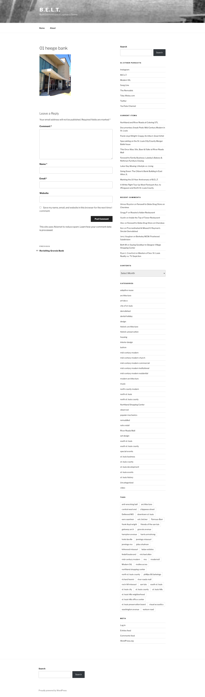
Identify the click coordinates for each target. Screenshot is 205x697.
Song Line (124, 85)
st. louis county (126, 462)
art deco (124, 300)
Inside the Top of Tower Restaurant (144, 217)
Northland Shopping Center (132, 404)
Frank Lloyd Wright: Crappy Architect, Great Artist (142, 136)
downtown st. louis (145, 514)
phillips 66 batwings (152, 574)
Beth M (123, 245)
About (53, 28)
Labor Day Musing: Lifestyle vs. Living (136, 166)
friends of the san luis (150, 524)
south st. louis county (129, 446)
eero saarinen (128, 519)
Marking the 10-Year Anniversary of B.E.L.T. (139, 179)
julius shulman (142, 544)
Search (123, 46)
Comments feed (127, 635)
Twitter (123, 101)
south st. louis (126, 441)
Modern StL (125, 80)
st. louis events (126, 472)
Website (44, 193)
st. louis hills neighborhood (133, 594)
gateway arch (128, 529)
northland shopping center (133, 569)
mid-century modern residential (134, 373)
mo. (145, 559)
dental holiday (126, 316)
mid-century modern (129, 352)
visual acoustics (156, 604)
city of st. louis (126, 306)
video (122, 488)
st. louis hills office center (133, 599)
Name (43, 164)
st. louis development (129, 467)
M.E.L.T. (123, 75)
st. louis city (127, 589)
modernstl (155, 559)
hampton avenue (129, 534)
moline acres (141, 564)
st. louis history (126, 477)
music (123, 384)
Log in (123, 625)
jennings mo (127, 544)
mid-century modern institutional (134, 368)
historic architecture (129, 326)
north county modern (129, 389)
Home (42, 28)
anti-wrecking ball (130, 504)
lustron (123, 347)
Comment (45, 126)
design (123, 321)
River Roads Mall (127, 430)
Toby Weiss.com (127, 95)
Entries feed (125, 630)
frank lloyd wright (129, 524)
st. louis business (127, 456)
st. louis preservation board (134, 604)
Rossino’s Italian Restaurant (143, 212)
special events (126, 451)
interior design (126, 342)
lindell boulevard (129, 554)
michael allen (145, 554)
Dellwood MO (128, 514)
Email (43, 178)
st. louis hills (157, 589)
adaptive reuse (126, 290)
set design (124, 436)
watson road (148, 609)
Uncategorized (126, 482)
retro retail (124, 425)
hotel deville (127, 539)
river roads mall (144, 579)
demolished (125, 311)
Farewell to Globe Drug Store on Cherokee (145, 223)
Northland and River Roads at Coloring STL (139, 122)
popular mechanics (128, 415)
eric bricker (143, 519)
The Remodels (126, 90)
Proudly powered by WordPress (53, 690)
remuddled (125, 420)
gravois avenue (144, 529)
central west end (129, 509)
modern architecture (129, 378)
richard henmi (128, 579)
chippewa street (147, 509)
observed (124, 410)
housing (123, 337)
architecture (125, 295)
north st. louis (126, 394)
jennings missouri (143, 539)
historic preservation (129, 332)
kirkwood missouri (130, 549)
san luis (143, 584)
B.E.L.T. (50, 10)
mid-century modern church (132, 358)
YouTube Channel (128, 106)
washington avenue (130, 609)
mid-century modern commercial (135, 363)
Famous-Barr (157, 519)
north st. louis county (129, 399)
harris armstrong (148, 534)
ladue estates (148, 549)
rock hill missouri (129, 584)
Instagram (124, 69)
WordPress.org (127, 641)
